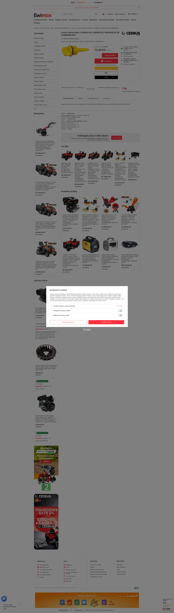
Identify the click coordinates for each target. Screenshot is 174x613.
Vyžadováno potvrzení (68, 322)
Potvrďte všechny (106, 322)
